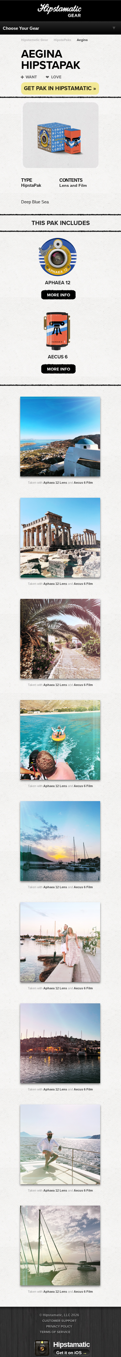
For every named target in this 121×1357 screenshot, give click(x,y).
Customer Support (59, 1321)
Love (56, 77)
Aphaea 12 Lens (55, 482)
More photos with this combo (49, 438)
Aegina (82, 40)
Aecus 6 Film (83, 482)
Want (31, 77)
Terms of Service (55, 1332)
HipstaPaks (62, 40)
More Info (58, 294)
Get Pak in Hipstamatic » (60, 88)
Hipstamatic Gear (34, 40)
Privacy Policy (59, 1326)
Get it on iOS (71, 1352)
